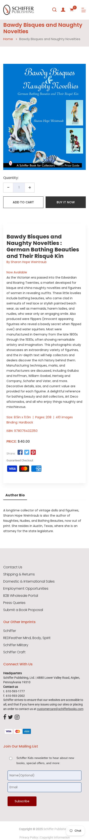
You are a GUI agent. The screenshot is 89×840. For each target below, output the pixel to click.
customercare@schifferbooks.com (60, 709)
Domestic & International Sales (29, 581)
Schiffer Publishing (55, 829)
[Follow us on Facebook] (20, 453)
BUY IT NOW (66, 202)
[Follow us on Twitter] (26, 453)
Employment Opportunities (25, 588)
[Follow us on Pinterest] (33, 453)
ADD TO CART (23, 202)
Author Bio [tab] (15, 495)
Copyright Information (55, 837)
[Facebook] (4, 717)
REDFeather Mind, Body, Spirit (27, 638)
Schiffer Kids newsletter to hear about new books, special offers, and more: (45, 760)
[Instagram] (17, 717)
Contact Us (12, 567)
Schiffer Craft (14, 652)
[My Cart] (72, 10)
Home (8, 39)
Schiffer (9, 631)
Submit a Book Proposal (23, 610)
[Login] (63, 10)
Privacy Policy (28, 837)
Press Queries (14, 603)
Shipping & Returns (19, 574)
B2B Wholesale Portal (20, 595)
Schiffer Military (15, 645)
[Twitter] (10, 717)
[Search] (54, 10)
